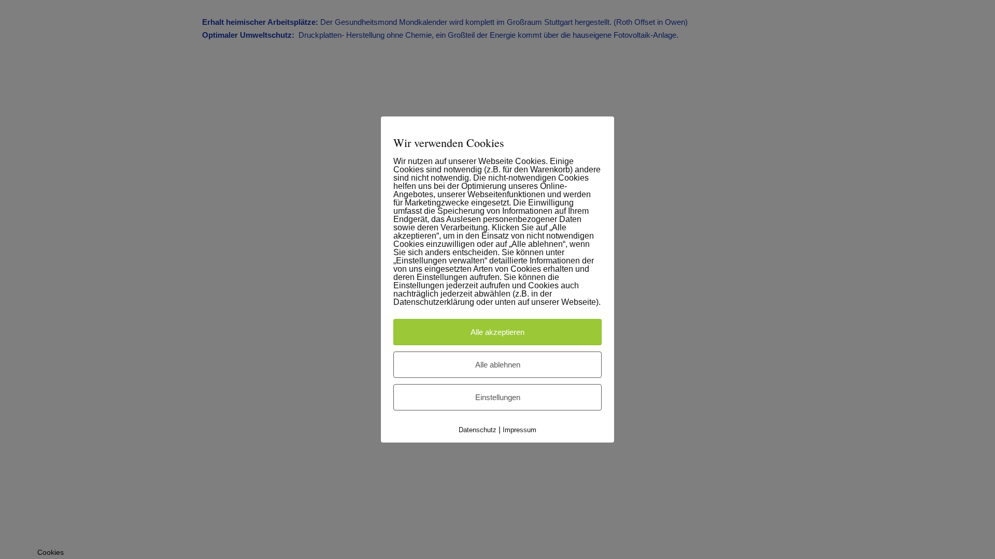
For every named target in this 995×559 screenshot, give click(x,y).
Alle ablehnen (497, 364)
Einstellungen (497, 397)
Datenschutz (477, 430)
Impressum (519, 430)
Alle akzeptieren (497, 332)
